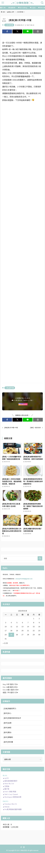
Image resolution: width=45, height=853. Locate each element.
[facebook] (21, 847)
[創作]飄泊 (7, 732)
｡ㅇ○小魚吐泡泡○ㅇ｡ (22, 3)
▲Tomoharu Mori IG (10, 804)
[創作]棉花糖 (8, 742)
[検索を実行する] (40, 558)
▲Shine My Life (8, 783)
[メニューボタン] (3, 3)
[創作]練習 (7, 727)
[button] (7, 31)
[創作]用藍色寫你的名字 (12, 718)
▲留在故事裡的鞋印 (10, 781)
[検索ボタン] (42, 3)
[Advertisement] (22, 120)
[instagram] (24, 847)
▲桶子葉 (6, 789)
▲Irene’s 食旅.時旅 (9, 791)
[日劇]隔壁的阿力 (10, 708)
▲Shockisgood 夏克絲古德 (12, 797)
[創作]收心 (7, 713)
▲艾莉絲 (6, 786)
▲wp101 (6, 778)
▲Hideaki (6, 807)
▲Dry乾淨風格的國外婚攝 (12, 809)
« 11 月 (5, 643)
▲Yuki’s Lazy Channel (10, 794)
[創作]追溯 (7, 723)
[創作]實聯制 (8, 737)
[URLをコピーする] (38, 31)
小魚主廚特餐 (9, 25)
